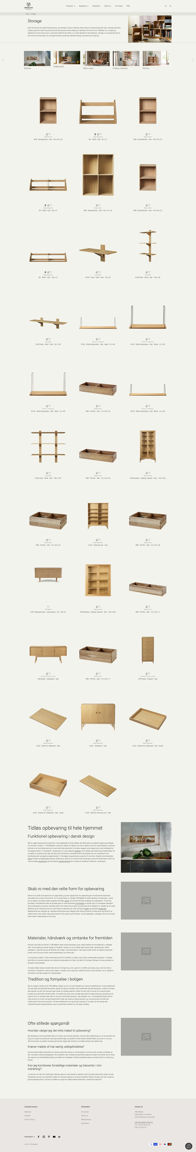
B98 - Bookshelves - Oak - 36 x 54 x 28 (48, 139)
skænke (78, 851)
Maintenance (86, 1119)
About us (107, 6)
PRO (128, 6)
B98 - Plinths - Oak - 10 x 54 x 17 (148, 612)
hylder (86, 909)
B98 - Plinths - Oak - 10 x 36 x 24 (48, 545)
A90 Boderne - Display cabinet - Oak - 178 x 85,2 (148, 478)
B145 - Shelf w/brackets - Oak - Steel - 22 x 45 (48, 411)
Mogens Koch (48, 137)
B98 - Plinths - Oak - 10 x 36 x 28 (148, 545)
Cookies (27, 1116)
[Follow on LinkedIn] (59, 1136)
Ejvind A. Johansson (98, 342)
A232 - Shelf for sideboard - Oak (48, 746)
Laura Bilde (98, 275)
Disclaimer (85, 1123)
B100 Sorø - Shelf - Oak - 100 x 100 (48, 478)
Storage (33, 14)
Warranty (27, 1112)
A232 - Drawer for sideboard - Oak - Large (48, 813)
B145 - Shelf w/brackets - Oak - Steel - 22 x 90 (98, 344)
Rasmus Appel (148, 475)
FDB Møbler (48, 609)
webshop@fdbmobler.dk (144, 1122)
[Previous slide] (3, 60)
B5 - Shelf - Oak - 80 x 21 (48, 210)
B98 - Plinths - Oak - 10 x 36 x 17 (98, 679)
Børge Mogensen (98, 137)
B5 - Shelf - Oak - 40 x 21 (98, 139)
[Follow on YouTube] (54, 1136)
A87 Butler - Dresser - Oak (147, 679)
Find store (118, 6)
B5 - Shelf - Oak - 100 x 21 (48, 277)
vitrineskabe (79, 903)
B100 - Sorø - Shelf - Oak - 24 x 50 (98, 277)
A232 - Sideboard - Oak (97, 746)
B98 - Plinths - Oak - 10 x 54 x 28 (98, 478)
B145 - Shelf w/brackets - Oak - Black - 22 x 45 (148, 344)
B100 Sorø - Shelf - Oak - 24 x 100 (48, 344)
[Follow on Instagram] (43, 1136)
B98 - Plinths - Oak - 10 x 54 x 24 (98, 411)
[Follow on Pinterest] (49, 1136)
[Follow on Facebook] (38, 1136)
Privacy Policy (29, 1119)
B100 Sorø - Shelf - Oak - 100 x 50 (147, 277)
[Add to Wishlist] (49, 134)
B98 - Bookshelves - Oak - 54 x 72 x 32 (98, 210)
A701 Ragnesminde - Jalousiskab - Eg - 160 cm (48, 612)
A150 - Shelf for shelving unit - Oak (98, 813)
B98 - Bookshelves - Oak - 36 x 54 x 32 (148, 210)
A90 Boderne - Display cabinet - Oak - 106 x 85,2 (98, 612)
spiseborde (42, 861)
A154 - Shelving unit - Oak (98, 545)
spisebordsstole (64, 861)
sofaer (66, 901)
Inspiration (96, 6)
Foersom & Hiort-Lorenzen (48, 676)
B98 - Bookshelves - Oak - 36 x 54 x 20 (148, 139)
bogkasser (102, 909)
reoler (30, 859)
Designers (82, 6)
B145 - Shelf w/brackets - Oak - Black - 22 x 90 (148, 411)
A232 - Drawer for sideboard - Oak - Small (148, 746)
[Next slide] (192, 60)
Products (69, 6)
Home (27, 14)
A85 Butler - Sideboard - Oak (48, 679)
